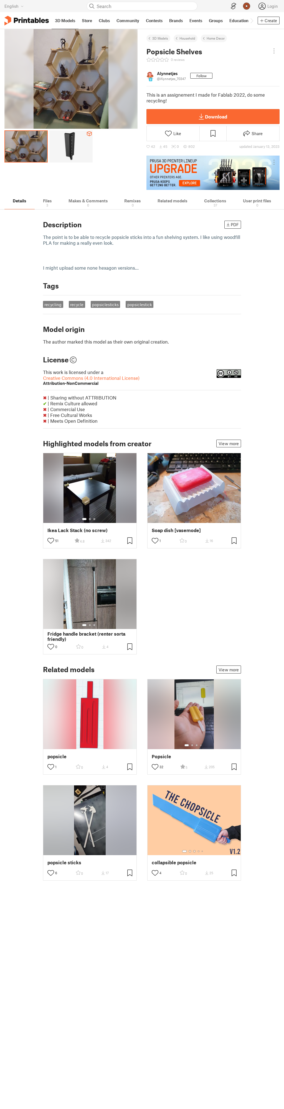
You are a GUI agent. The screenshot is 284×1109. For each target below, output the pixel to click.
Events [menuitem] (195, 20)
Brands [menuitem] (176, 20)
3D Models (160, 38)
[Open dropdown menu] (274, 51)
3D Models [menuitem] (65, 20)
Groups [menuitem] (216, 20)
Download (216, 116)
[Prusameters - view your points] (246, 6)
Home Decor (216, 38)
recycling (53, 304)
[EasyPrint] (233, 6)
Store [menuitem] (87, 20)
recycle (76, 304)
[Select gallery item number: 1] (84, 519)
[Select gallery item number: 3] (94, 519)
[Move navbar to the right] (251, 20)
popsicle (57, 756)
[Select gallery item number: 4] (201, 745)
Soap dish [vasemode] (176, 530)
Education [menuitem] (238, 20)
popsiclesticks (105, 304)
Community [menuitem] (127, 20)
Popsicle (161, 756)
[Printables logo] (26, 20)
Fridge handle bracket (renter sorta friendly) (86, 636)
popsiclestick (139, 304)
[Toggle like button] (50, 540)
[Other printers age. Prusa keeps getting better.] (213, 173)
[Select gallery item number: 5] (203, 851)
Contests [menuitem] (154, 20)
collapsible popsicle (174, 862)
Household (187, 38)
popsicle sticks (64, 862)
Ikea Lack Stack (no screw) (77, 530)
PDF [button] (235, 224)
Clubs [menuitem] (104, 20)
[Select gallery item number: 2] (90, 519)
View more (229, 443)
